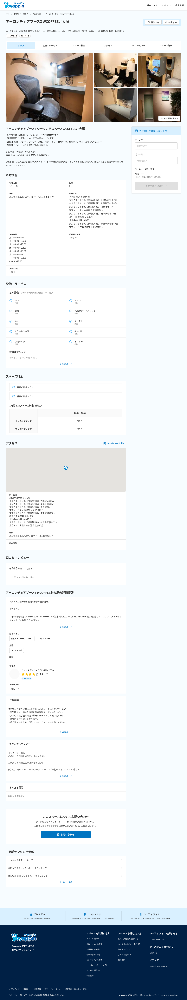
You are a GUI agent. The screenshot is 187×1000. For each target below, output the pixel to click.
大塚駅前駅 (37, 14)
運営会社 (26, 989)
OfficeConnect (155, 939)
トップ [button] (21, 45)
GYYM (152, 953)
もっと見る (64, 363)
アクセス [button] (108, 45)
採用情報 (37, 989)
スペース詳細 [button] (166, 45)
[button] (49, 87)
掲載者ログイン (124, 949)
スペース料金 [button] (79, 45)
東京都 (16, 14)
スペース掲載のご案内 (127, 939)
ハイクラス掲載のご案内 (127, 944)
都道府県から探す (93, 954)
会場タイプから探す (94, 944)
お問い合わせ (67, 834)
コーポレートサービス (95, 965)
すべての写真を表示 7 (169, 118)
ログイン (166, 5)
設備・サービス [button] (50, 45)
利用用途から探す (93, 949)
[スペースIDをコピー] (18, 689)
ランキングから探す (94, 960)
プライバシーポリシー (53, 989)
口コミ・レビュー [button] (137, 45)
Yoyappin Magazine (157, 966)
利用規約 (90, 975)
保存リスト (152, 5)
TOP (7, 14)
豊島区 (25, 14)
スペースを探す (92, 939)
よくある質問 (91, 970)
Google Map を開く (116, 443)
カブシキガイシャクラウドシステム (37, 670)
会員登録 (179, 5)
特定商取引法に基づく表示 (75, 989)
